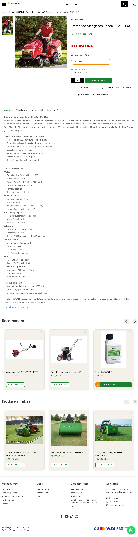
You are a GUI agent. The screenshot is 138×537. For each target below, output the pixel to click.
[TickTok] (71, 516)
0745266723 (113, 498)
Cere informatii (101, 95)
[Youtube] (66, 516)
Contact (5, 504)
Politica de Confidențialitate (13, 496)
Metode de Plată (43, 489)
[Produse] (4, 5)
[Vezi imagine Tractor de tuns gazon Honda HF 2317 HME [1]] (7, 31)
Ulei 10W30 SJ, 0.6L (105, 372)
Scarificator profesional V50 (66, 372)
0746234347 (113, 502)
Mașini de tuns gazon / (35, 12)
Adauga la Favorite (81, 95)
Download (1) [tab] (37, 110)
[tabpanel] (41, 42)
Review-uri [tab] (53, 110)
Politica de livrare (9, 500)
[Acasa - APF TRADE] (15, 4)
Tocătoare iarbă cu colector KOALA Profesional (21, 454)
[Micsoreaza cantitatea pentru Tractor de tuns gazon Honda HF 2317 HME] (73, 80)
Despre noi (6, 489)
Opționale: (77, 62)
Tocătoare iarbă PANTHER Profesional (109, 454)
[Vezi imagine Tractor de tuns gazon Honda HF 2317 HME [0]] (7, 21)
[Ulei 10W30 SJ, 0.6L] (113, 349)
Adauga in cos (98, 80)
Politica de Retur (43, 493)
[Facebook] (61, 516)
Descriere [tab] (8, 110)
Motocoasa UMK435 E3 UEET (22, 372)
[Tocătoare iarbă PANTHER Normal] (69, 430)
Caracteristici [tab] (21, 110)
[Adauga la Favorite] (41, 333)
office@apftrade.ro (116, 506)
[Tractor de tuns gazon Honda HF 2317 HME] (41, 42)
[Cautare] (124, 4)
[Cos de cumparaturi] (134, 4)
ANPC (39, 496)
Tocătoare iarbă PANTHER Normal (69, 452)
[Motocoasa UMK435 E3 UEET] (24, 349)
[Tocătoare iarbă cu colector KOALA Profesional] (24, 430)
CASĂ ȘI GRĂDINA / (17, 12)
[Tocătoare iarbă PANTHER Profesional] (113, 430)
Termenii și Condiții (10, 493)
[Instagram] (76, 516)
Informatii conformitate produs (16, 307)
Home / (5, 12)
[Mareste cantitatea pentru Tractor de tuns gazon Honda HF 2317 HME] (82, 80)
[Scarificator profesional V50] (69, 349)
